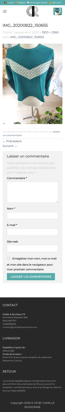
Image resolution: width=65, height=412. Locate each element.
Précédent (12, 141)
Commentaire (17, 178)
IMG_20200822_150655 (27, 37)
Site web (12, 241)
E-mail (12, 225)
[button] (5, 11)
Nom (11, 208)
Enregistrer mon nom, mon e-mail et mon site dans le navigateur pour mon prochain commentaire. (32, 264)
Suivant (10, 146)
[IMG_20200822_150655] (32, 83)
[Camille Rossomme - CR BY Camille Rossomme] (33, 11)
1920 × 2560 (50, 32)
